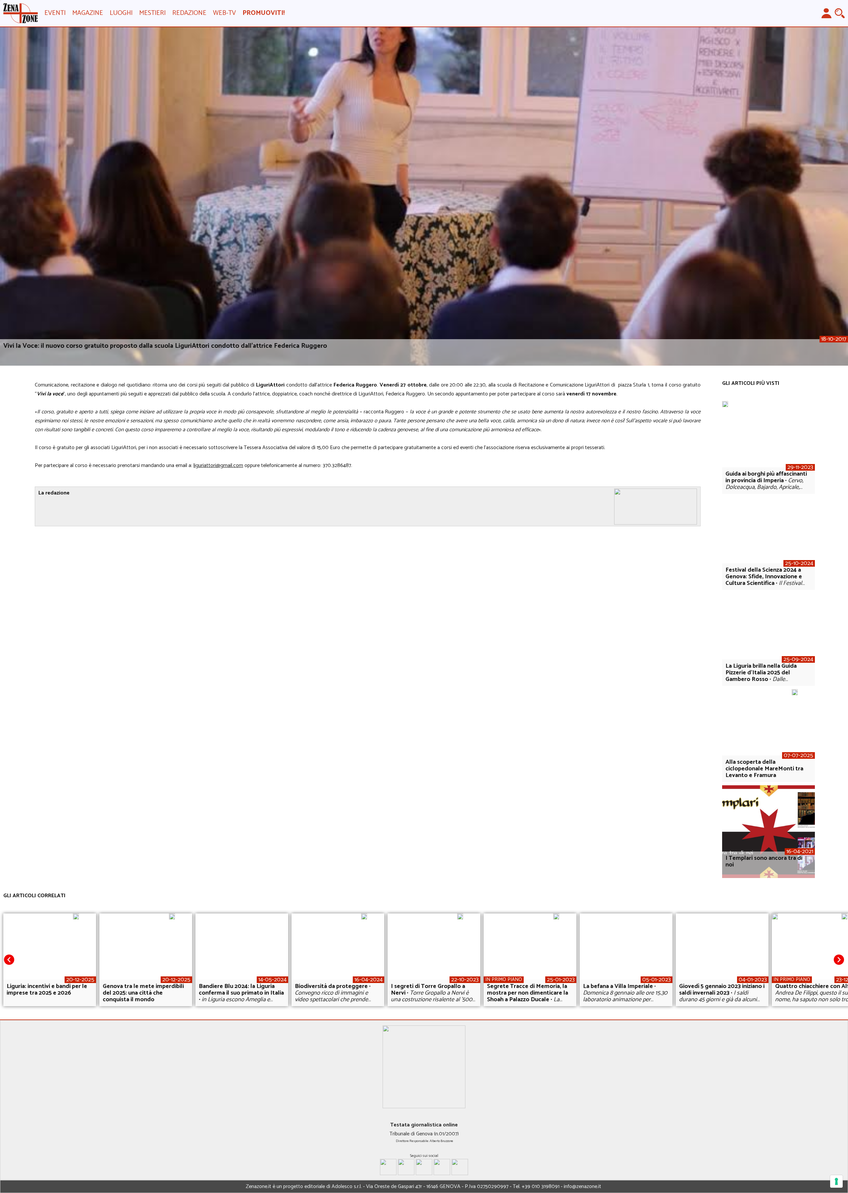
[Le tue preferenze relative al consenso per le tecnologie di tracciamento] (836, 1181)
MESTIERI (152, 13)
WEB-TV (224, 13)
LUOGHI (121, 13)
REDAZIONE (189, 13)
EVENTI (55, 13)
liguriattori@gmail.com (218, 465)
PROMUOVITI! (263, 13)
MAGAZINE (87, 13)
